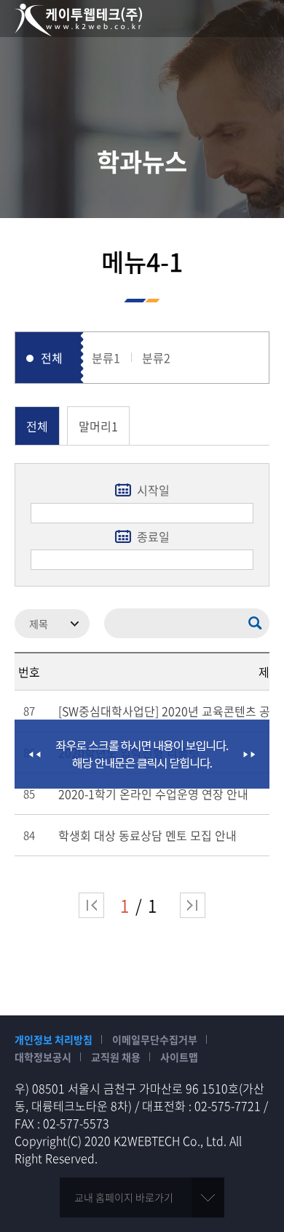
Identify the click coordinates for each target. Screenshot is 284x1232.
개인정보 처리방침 (53, 1039)
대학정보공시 (43, 1057)
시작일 (153, 490)
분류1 (106, 357)
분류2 (156, 357)
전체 (52, 357)
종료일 (153, 536)
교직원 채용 (116, 1057)
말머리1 (98, 426)
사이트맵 (179, 1057)
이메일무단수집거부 (154, 1039)
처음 (91, 905)
